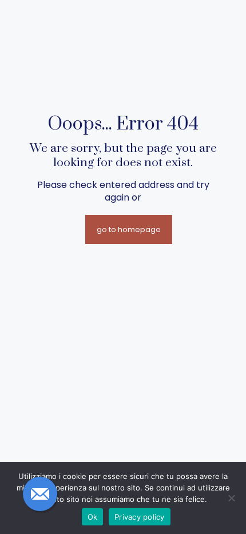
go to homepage (129, 229)
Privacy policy (139, 516)
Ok (93, 516)
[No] (231, 498)
